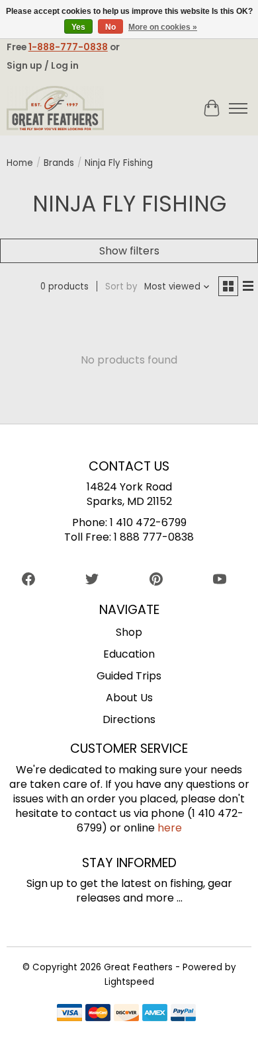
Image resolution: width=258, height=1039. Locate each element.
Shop (129, 632)
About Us (129, 697)
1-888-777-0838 (68, 47)
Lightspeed (129, 982)
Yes (78, 27)
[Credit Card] (126, 1015)
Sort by (121, 286)
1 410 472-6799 (148, 522)
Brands (59, 163)
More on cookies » (162, 27)
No (110, 27)
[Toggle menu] (238, 108)
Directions (129, 719)
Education (129, 654)
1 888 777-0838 (154, 537)
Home (20, 163)
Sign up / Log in (43, 65)
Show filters (129, 250)
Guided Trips (129, 675)
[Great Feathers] (56, 108)
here (169, 827)
